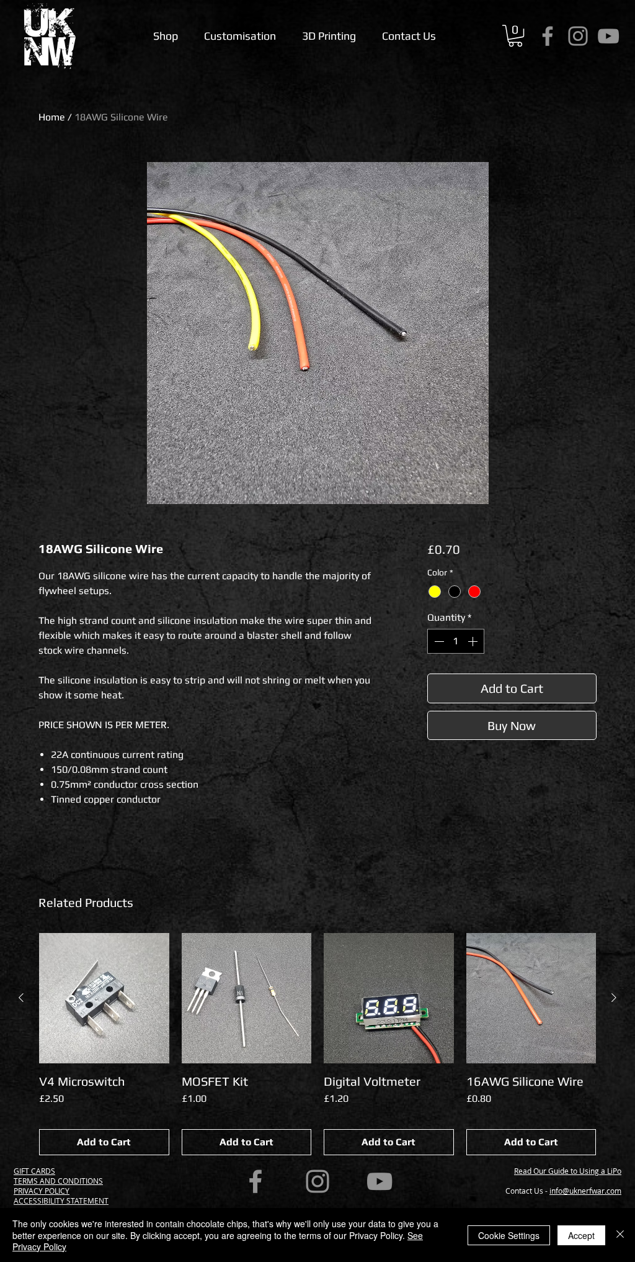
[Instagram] (578, 36)
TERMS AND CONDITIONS (58, 1181)
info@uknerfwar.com (585, 1191)
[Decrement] (437, 641)
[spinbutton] (455, 641)
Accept (581, 1235)
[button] (515, 36)
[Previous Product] (21, 997)
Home (51, 117)
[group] (317, 1044)
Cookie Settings (509, 1235)
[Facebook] (548, 36)
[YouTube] (608, 36)
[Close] (620, 1235)
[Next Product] (613, 997)
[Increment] (473, 641)
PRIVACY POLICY (41, 1191)
